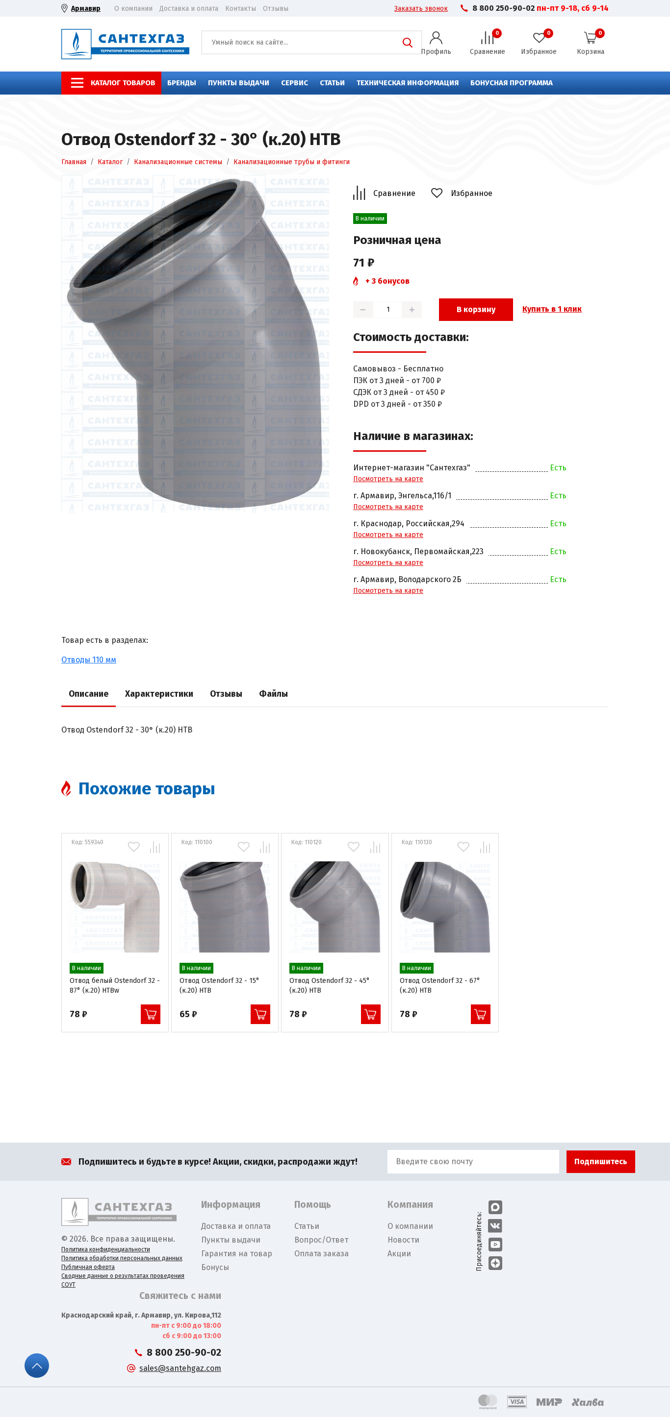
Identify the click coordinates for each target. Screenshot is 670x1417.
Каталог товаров (123, 82)
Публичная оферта (88, 1267)
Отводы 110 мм (88, 659)
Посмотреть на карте (388, 479)
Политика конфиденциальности (105, 1249)
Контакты (240, 8)
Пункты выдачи (238, 82)
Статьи (332, 82)
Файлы (273, 694)
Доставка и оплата (188, 8)
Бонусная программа (511, 82)
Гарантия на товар (236, 1253)
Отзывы (275, 8)
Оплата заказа (321, 1253)
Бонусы (215, 1267)
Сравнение (394, 193)
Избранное (471, 193)
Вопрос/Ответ (321, 1240)
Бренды (181, 82)
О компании (133, 8)
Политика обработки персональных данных (121, 1258)
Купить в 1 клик (552, 309)
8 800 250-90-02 (503, 8)
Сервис (294, 82)
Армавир (86, 8)
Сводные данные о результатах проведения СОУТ (122, 1280)
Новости (403, 1240)
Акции (399, 1253)
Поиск (407, 42)
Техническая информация (408, 82)
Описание (88, 694)
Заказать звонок (421, 8)
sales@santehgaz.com (180, 1368)
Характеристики (159, 694)
